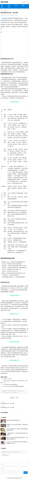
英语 (2, 7)
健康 (23, 5)
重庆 (3, 18)
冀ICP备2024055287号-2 (17, 478)
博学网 (11, 478)
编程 (2, 5)
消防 (16, 5)
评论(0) (16, 15)
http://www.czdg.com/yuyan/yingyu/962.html (10, 392)
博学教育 (5, 412)
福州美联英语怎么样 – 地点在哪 (7, 407)
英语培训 (5, 10)
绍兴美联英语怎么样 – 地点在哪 (7, 403)
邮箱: (3, 468)
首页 (1, 10)
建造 (9, 5)
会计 (9, 7)
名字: (3, 464)
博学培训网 (4, 2)
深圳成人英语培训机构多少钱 (13, 420)
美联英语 (6, 18)
